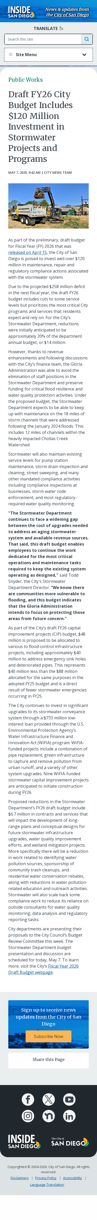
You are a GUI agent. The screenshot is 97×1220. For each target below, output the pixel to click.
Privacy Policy (45, 1178)
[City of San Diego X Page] (48, 1099)
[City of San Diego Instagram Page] (28, 1116)
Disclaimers (20, 1178)
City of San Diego (71, 14)
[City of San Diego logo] (70, 1141)
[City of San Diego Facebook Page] (28, 1099)
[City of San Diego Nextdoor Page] (48, 1116)
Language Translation (47, 1184)
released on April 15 (27, 252)
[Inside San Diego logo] (21, 11)
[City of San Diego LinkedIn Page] (69, 1116)
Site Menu (26, 54)
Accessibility (72, 1178)
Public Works (25, 80)
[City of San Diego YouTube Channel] (69, 1099)
